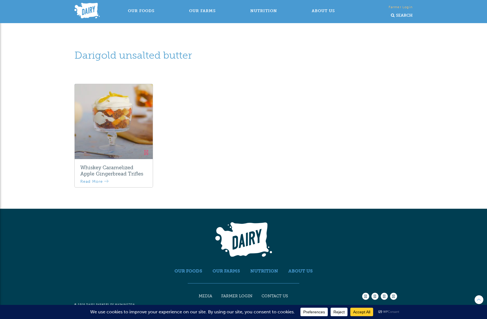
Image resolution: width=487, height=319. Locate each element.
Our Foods (141, 10)
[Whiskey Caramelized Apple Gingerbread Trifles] (114, 121)
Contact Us (275, 296)
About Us (323, 10)
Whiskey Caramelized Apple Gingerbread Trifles (111, 170)
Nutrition (263, 10)
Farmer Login (401, 7)
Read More (92, 181)
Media (205, 296)
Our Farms (202, 10)
